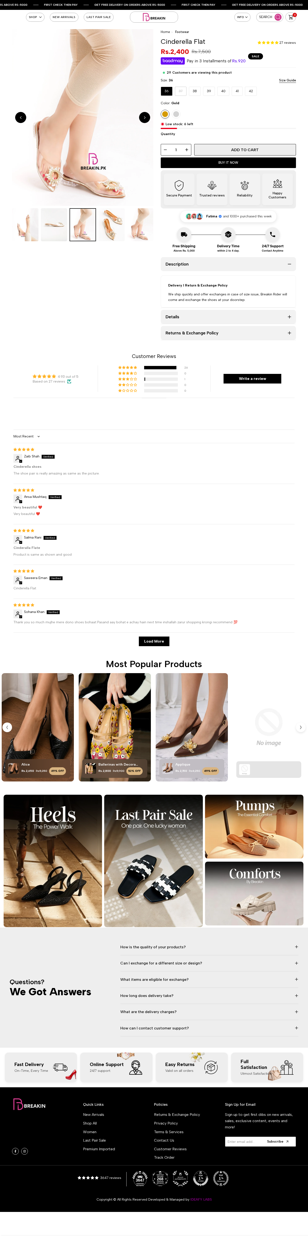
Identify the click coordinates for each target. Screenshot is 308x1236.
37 (182, 92)
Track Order (164, 1157)
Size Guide (287, 80)
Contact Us (164, 1140)
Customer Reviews (170, 1149)
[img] (23, 450)
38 (195, 91)
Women (89, 1132)
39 (209, 91)
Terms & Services (169, 1132)
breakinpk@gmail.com (42, 1134)
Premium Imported (99, 1149)
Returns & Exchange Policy (177, 1114)
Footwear (182, 32)
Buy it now (228, 163)
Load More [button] (154, 641)
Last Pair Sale (94, 1140)
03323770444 (38, 1141)
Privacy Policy (166, 1123)
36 (167, 91)
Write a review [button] (252, 378)
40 (223, 91)
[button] (268, 43)
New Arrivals (93, 1114)
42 (251, 91)
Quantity (168, 134)
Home (165, 32)
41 (237, 91)
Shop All (90, 1123)
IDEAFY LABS (201, 1199)
